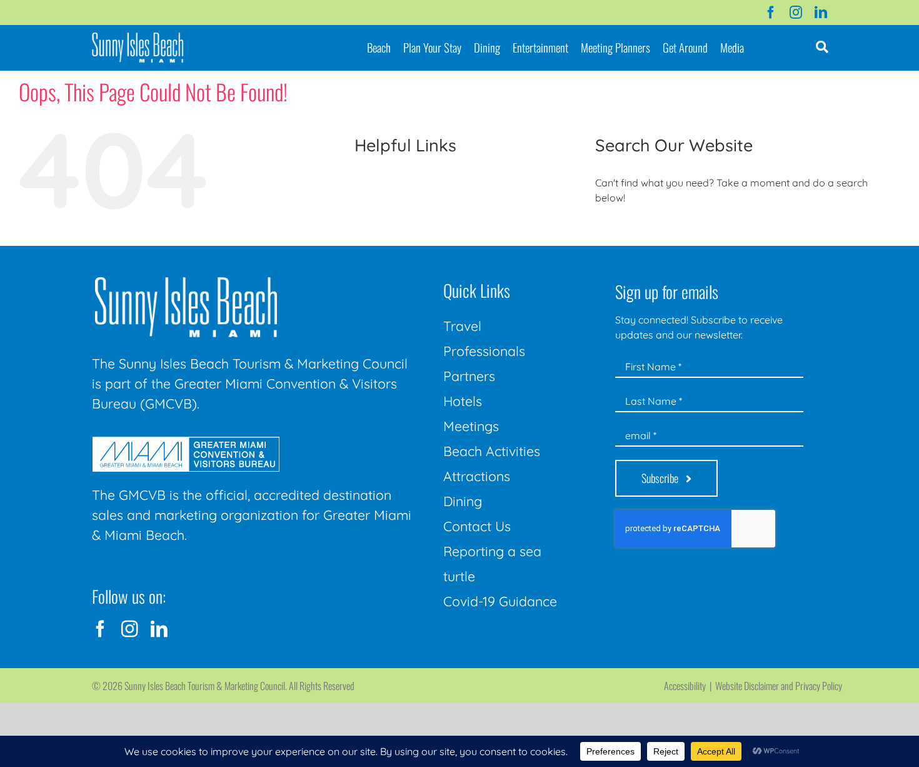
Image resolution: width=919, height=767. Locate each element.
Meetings (471, 426)
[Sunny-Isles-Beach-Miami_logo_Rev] (185, 279)
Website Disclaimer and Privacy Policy (778, 685)
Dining (462, 501)
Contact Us (477, 526)
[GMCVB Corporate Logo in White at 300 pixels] (185, 441)
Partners (469, 376)
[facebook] (771, 12)
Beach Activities (491, 451)
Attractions (476, 476)
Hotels (462, 401)
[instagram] (796, 12)
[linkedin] (821, 12)
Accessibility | (689, 685)
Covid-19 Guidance (500, 601)
